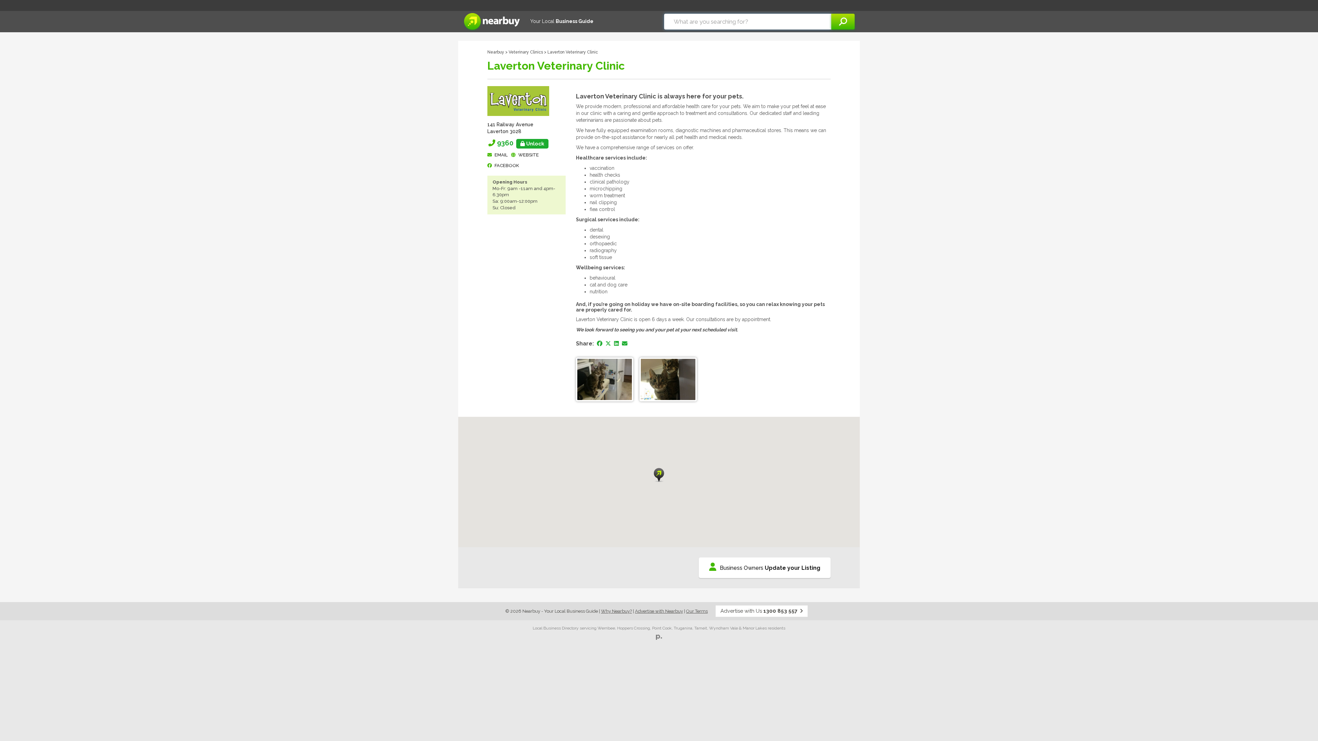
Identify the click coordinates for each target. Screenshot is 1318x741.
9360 (520, 143)
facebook (507, 165)
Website (528, 154)
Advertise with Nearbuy (659, 611)
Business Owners (770, 568)
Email (501, 154)
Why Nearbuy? (616, 611)
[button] (659, 475)
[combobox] (747, 22)
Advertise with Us (758, 611)
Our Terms (697, 611)
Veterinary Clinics (526, 52)
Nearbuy (495, 52)
